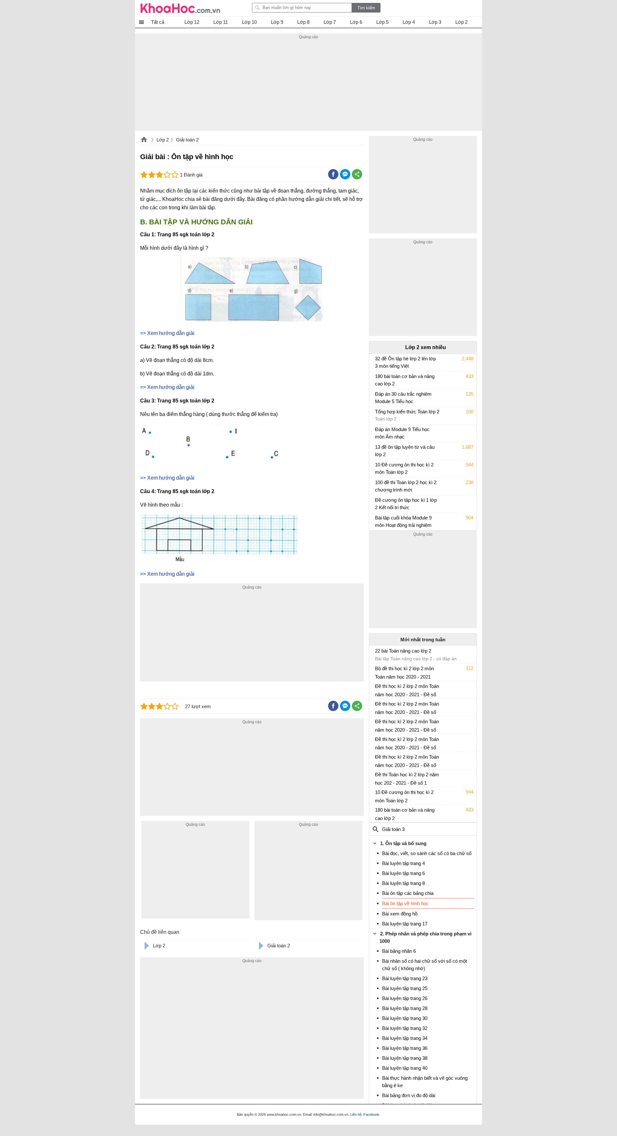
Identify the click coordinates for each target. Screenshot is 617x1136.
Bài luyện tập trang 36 (404, 1048)
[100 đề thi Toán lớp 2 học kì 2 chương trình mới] (377, 485)
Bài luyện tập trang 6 (403, 873)
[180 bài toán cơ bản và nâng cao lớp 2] (377, 379)
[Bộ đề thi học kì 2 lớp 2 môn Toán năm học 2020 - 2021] (377, 671)
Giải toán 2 (187, 139)
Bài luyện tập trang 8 (403, 883)
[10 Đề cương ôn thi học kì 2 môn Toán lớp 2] (377, 468)
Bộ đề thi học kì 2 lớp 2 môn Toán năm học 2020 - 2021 (404, 673)
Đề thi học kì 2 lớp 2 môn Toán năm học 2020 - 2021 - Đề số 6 (407, 690)
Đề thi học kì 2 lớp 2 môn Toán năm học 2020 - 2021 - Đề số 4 (407, 726)
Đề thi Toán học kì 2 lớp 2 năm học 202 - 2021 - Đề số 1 (407, 779)
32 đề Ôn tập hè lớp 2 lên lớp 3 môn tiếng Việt (405, 362)
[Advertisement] (308, 86)
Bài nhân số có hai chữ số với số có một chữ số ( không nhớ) (424, 964)
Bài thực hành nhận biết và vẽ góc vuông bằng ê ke (425, 1081)
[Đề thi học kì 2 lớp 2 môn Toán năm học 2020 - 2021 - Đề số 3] (377, 742)
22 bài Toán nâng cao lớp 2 (403, 651)
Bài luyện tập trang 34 (404, 1038)
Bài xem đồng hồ (399, 913)
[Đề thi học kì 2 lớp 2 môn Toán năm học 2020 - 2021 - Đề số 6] (377, 689)
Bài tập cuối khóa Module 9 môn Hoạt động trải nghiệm (403, 521)
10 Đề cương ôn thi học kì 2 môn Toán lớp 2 (404, 468)
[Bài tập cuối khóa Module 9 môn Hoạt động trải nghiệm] (377, 521)
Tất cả (157, 22)
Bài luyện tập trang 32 (404, 1028)
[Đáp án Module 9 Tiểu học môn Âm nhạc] (377, 432)
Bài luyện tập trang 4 (403, 863)
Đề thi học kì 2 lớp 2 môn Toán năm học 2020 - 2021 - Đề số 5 (407, 708)
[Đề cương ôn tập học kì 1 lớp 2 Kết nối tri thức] (377, 503)
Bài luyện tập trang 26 (404, 998)
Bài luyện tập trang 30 (404, 1018)
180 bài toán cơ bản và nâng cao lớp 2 (404, 380)
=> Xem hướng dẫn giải (167, 333)
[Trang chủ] (180, 8)
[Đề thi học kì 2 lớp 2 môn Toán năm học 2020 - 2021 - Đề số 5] (377, 706)
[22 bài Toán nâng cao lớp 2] (377, 653)
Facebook (371, 1114)
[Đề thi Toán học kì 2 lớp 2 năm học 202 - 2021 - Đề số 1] (377, 777)
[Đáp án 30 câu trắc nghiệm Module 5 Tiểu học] (377, 397)
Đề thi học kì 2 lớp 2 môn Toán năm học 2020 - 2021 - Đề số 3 (407, 743)
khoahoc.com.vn (144, 140)
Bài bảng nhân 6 (399, 951)
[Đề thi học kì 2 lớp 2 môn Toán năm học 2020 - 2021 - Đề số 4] (377, 724)
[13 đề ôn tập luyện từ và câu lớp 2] (377, 450)
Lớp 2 (162, 139)
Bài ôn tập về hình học (405, 903)
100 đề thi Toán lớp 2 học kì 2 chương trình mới (405, 486)
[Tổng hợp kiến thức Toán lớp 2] (377, 415)
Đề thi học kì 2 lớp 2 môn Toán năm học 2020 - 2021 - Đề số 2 (407, 761)
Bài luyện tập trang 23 (404, 978)
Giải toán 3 (393, 829)
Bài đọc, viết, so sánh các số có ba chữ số (426, 853)
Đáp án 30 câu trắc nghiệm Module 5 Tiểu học (403, 397)
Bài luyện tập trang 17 (404, 923)
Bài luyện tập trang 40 (404, 1068)
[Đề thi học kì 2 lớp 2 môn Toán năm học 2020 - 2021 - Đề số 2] (377, 759)
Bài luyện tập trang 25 (404, 988)
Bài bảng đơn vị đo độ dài (408, 1095)
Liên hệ (356, 1114)
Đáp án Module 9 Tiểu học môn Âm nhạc (402, 433)
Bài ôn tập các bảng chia (408, 893)
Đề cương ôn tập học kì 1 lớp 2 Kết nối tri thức (406, 503)
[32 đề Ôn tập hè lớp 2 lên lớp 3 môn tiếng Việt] (377, 361)
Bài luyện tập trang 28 (404, 1008)
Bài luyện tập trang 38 (404, 1058)
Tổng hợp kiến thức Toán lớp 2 (407, 411)
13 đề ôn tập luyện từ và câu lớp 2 (404, 450)
